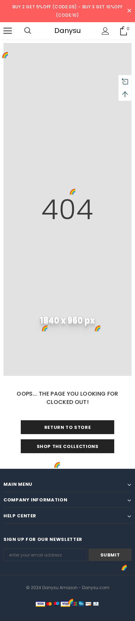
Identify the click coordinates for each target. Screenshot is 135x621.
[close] (129, 11)
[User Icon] (105, 31)
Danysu (67, 30)
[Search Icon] (27, 30)
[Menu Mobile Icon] (7, 31)
